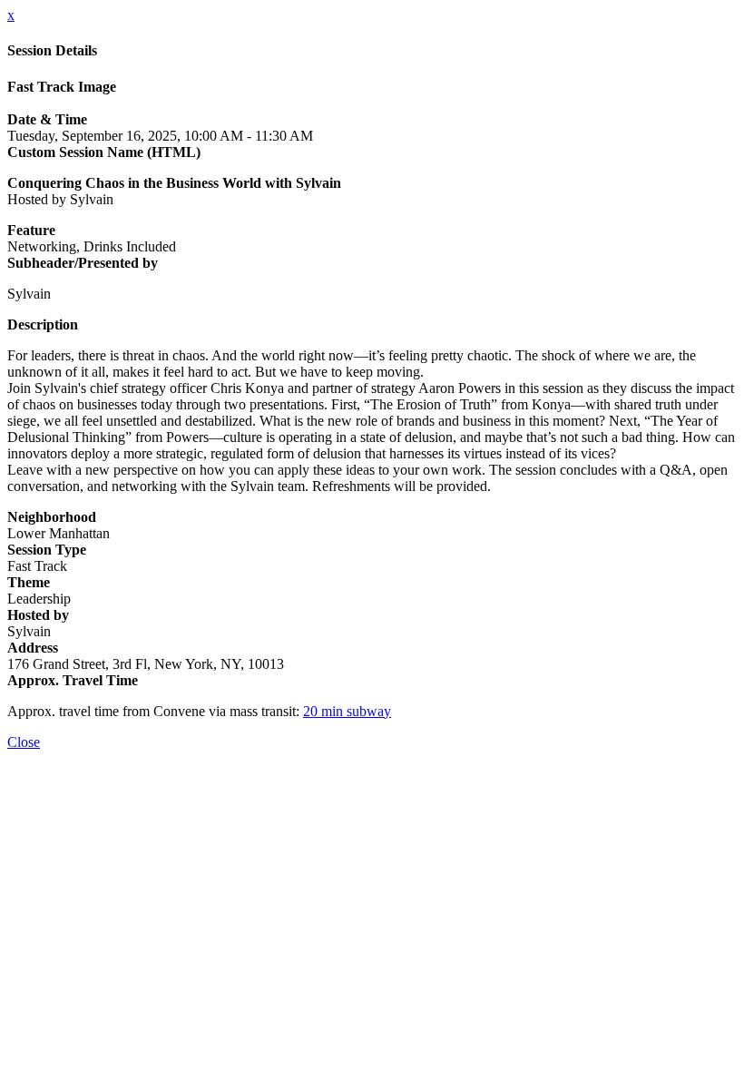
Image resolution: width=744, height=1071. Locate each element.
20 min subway (347, 711)
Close (23, 742)
